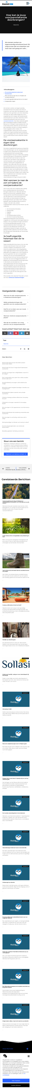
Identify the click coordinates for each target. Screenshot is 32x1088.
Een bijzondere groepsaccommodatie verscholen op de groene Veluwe (15, 987)
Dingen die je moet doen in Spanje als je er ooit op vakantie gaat (15, 779)
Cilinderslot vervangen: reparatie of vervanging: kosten (14, 403)
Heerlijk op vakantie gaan (9, 639)
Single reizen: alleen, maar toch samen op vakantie (15, 1021)
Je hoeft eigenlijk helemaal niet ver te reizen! (16, 99)
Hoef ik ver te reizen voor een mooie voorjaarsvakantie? (16, 310)
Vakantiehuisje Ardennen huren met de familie (14, 847)
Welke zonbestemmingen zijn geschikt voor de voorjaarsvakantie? (16, 303)
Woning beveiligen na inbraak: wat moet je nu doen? (15, 422)
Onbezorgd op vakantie (8, 882)
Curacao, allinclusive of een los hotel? (11, 605)
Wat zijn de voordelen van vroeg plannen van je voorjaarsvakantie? (16, 323)
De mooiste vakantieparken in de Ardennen (13, 813)
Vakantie (16, 25)
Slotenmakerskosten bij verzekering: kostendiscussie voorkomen (15, 413)
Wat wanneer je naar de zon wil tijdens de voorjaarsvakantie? (15, 96)
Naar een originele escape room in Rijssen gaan (14, 743)
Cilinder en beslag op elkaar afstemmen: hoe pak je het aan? (15, 398)
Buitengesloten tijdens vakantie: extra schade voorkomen (13, 393)
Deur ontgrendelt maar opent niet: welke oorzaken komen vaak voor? (15, 378)
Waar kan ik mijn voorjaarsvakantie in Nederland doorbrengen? (16, 296)
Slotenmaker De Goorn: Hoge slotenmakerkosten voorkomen (14, 368)
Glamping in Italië (6, 709)
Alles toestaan (16, 1080)
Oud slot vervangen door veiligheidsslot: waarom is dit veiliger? (15, 373)
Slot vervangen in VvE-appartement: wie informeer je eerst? (15, 408)
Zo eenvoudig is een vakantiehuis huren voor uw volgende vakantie (14, 917)
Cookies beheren (16, 1085)
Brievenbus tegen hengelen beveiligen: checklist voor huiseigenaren (15, 388)
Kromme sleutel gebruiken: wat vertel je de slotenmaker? (13, 426)
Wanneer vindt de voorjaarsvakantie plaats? (16, 316)
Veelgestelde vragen (10, 101)
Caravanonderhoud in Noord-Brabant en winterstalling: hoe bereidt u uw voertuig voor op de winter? (15, 502)
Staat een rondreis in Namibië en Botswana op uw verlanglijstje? (15, 952)
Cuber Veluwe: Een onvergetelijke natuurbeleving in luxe (15, 536)
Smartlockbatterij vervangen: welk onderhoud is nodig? (14, 383)
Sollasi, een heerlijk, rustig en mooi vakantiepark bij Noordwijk (15, 675)
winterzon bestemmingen (16, 277)
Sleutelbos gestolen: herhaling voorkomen (13, 431)
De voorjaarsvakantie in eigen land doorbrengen (14, 92)
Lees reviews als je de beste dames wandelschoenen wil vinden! (15, 571)
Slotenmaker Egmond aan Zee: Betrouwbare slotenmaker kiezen (13, 363)
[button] (28, 1056)
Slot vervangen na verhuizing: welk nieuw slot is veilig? (14, 418)
